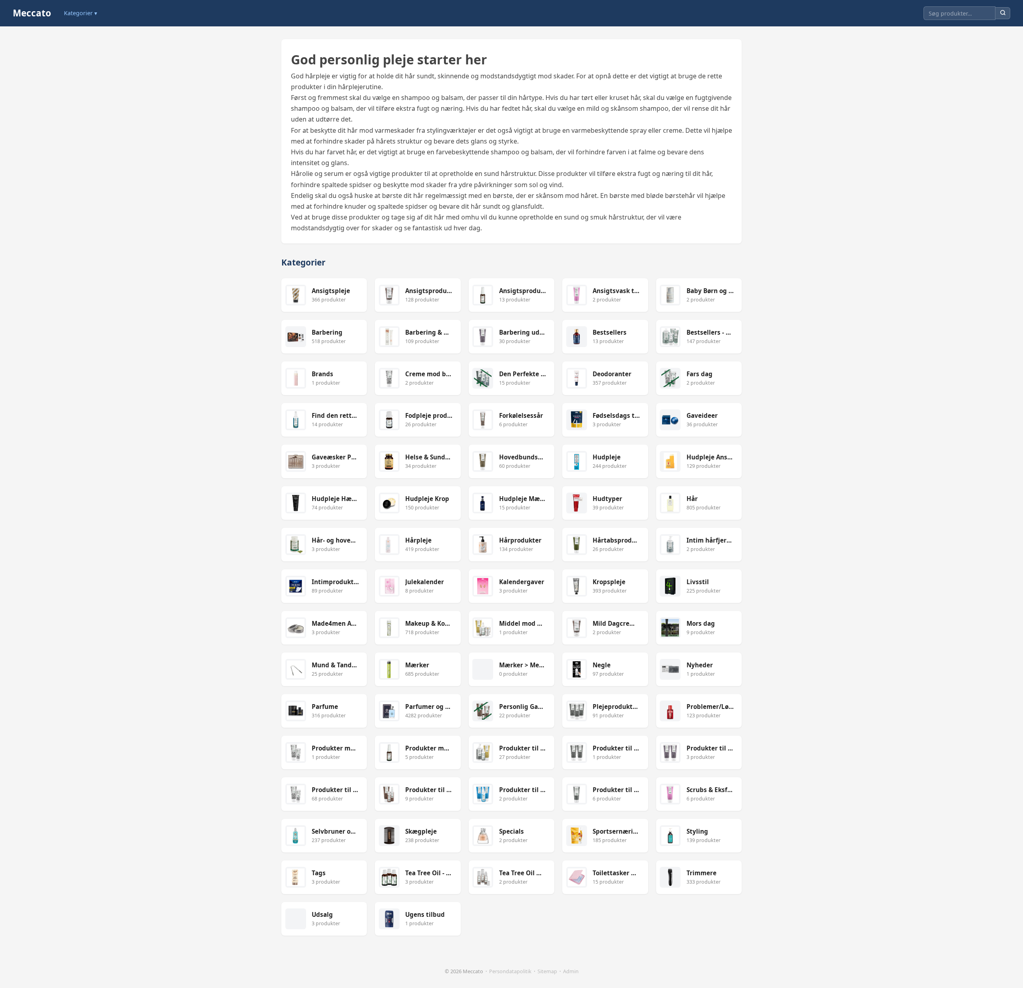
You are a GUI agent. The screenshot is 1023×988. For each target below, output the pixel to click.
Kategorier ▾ (80, 13)
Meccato (32, 13)
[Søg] (1002, 13)
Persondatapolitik (510, 971)
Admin (571, 971)
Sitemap (547, 971)
